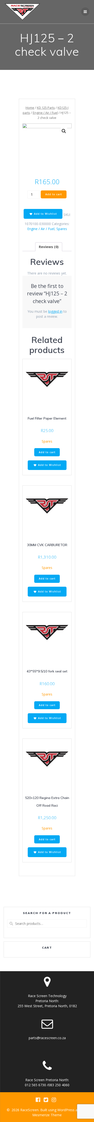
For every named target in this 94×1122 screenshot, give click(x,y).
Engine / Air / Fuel (45, 112)
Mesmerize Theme (47, 1115)
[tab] (48, 246)
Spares (61, 228)
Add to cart (53, 194)
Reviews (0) (49, 246)
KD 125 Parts (46, 107)
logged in (55, 311)
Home (30, 107)
